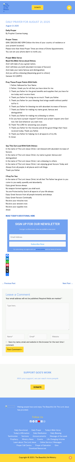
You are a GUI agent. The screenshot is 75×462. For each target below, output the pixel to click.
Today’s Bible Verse (53, 430)
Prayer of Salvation (43, 445)
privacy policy (40, 249)
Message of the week (58, 436)
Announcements (39, 436)
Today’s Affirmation (21, 433)
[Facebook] (37, 255)
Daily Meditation (40, 433)
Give (56, 445)
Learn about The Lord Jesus (24, 442)
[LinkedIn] (37, 258)
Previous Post (8, 283)
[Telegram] (33, 421)
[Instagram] (42, 421)
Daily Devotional (21, 430)
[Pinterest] (37, 265)
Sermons (25, 436)
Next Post (68, 283)
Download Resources (37, 448)
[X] (37, 271)
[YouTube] (39, 421)
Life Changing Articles (56, 439)
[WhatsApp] (37, 261)
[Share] (37, 274)
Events (40, 439)
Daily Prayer (36, 430)
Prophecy (14, 439)
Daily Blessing (55, 433)
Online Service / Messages (51, 442)
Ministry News (27, 439)
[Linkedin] (36, 421)
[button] (37, 7)
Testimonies (13, 436)
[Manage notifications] (70, 457)
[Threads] (37, 268)
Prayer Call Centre (24, 445)
